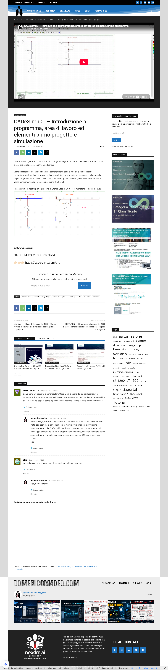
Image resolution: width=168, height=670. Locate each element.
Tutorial (96, 297)
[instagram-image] (25, 611)
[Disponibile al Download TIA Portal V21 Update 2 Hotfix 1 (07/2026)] (59, 354)
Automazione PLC (27, 19)
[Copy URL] (46, 152)
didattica (141, 341)
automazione (27, 297)
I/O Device (123, 359)
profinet (116, 368)
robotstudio (137, 376)
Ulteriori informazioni (139, 668)
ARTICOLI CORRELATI (24, 339)
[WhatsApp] (22, 152)
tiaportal (87, 297)
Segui (150, 594)
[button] (151, 11)
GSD (146, 354)
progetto (131, 368)
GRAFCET (132, 354)
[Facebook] (137, 2)
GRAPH (140, 354)
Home (16, 19)
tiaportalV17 (120, 394)
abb (115, 336)
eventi (129, 350)
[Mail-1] (152, 2)
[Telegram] (40, 152)
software (138, 385)
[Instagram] (141, 2)
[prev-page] (15, 373)
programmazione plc (123, 372)
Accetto (154, 668)
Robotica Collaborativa (121, 376)
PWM (137, 372)
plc (63, 297)
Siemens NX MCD (120, 385)
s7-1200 (70, 297)
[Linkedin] (145, 2)
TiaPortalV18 (136, 394)
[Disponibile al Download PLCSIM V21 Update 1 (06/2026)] (91, 354)
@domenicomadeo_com (34, 592)
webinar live (144, 406)
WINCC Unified (125, 411)
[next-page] (19, 373)
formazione (120, 354)
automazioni (117, 341)
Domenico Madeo (22, 146)
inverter (132, 359)
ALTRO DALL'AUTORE (45, 339)
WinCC (116, 410)
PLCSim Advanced (139, 363)
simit (130, 385)
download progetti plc (42, 297)
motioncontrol (118, 364)
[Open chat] (5, 664)
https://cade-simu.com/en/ (42, 262)
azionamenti (129, 341)
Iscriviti (84, 285)
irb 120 (140, 358)
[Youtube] (149, 2)
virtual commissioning (125, 406)
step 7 (117, 389)
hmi (115, 358)
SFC (146, 381)
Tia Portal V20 (131, 398)
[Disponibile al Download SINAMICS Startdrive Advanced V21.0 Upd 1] (28, 354)
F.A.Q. (137, 349)
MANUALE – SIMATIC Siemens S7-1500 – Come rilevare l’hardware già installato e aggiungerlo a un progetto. (35, 327)
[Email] (34, 152)
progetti (123, 368)
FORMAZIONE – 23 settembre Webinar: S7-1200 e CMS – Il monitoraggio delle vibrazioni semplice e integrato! (84, 327)
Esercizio (56, 297)
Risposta (26, 411)
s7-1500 (78, 297)
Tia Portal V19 (118, 398)
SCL (141, 381)
